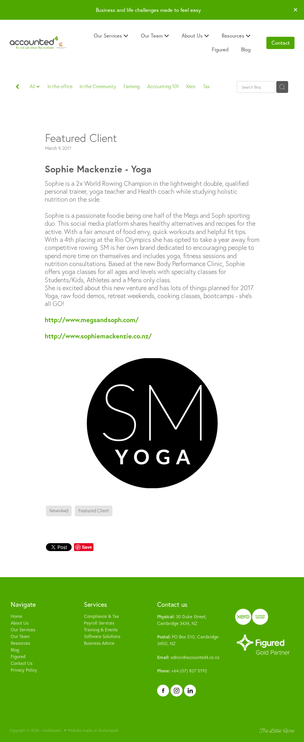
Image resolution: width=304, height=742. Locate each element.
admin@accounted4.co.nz (188, 657)
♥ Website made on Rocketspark (91, 730)
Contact (281, 43)
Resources (234, 35)
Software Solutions (102, 636)
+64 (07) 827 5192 (182, 671)
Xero (191, 86)
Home (16, 616)
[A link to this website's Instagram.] (176, 691)
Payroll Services (99, 623)
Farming (132, 86)
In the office (60, 86)
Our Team (152, 35)
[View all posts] (17, 87)
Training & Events (101, 629)
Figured (220, 49)
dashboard (52, 730)
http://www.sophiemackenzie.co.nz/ (98, 336)
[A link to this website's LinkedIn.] (190, 691)
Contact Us (21, 663)
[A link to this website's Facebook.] (163, 691)
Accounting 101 (163, 86)
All (33, 86)
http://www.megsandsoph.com (90, 319)
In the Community (98, 86)
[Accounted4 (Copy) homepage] (38, 43)
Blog (246, 49)
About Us (193, 35)
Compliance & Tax (101, 616)
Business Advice (99, 643)
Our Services (109, 35)
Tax (206, 86)
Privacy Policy (24, 670)
